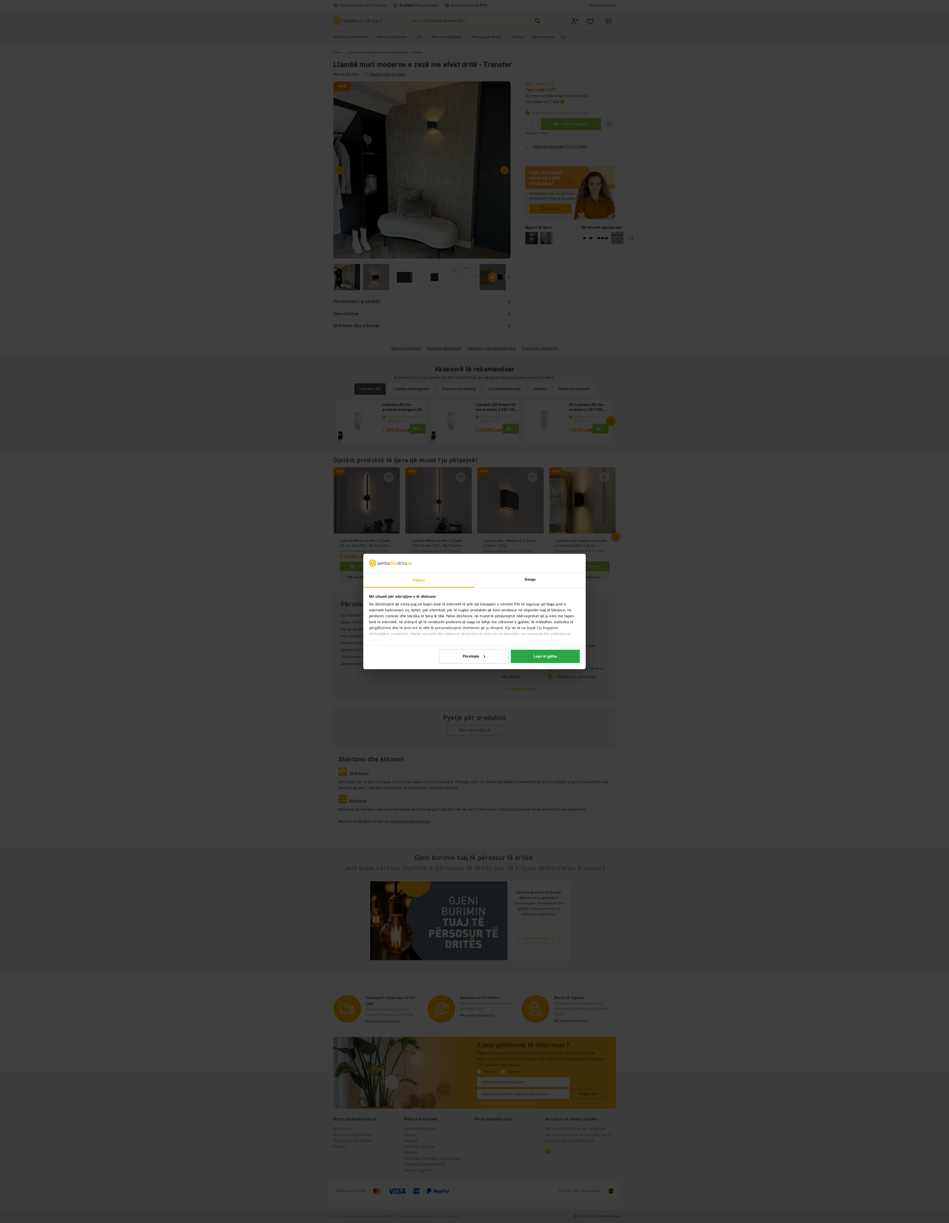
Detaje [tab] (530, 579)
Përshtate (471, 656)
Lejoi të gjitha (545, 656)
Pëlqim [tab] (419, 580)
